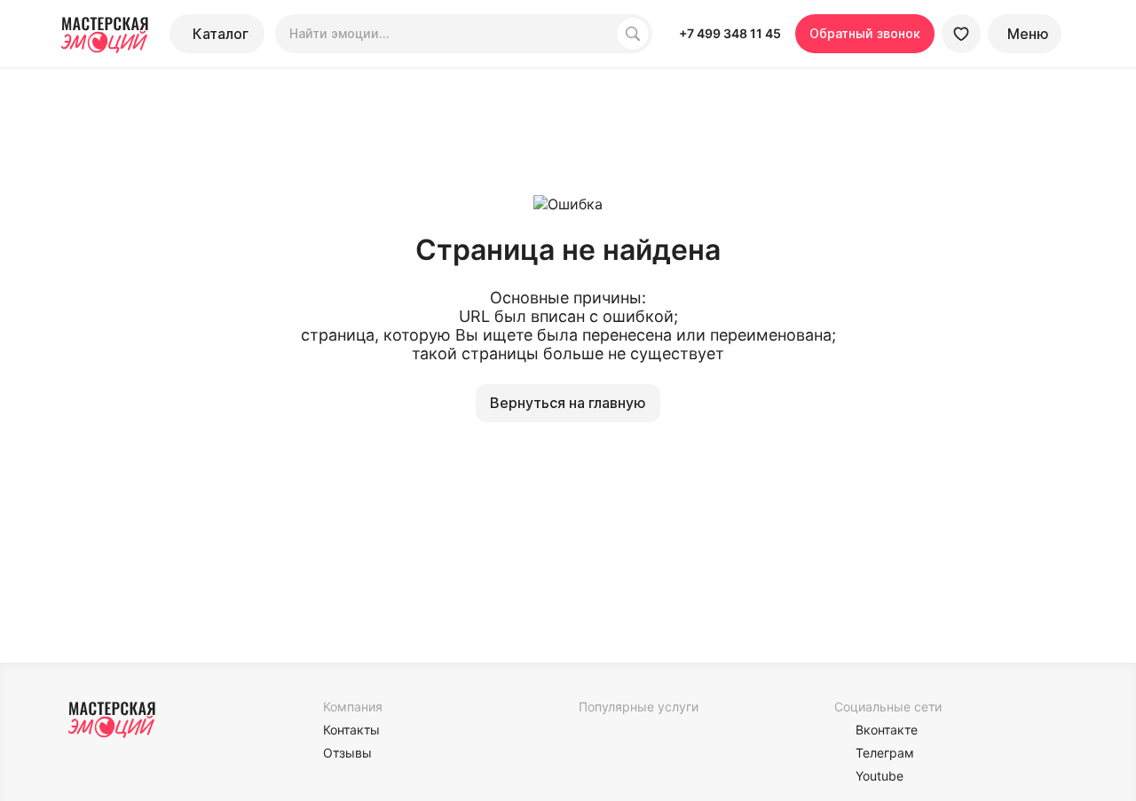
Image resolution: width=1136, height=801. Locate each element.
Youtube (879, 775)
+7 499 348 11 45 (730, 33)
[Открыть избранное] (961, 33)
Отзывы (347, 752)
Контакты (351, 729)
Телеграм (885, 752)
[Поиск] (633, 34)
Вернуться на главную (568, 403)
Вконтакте (887, 729)
